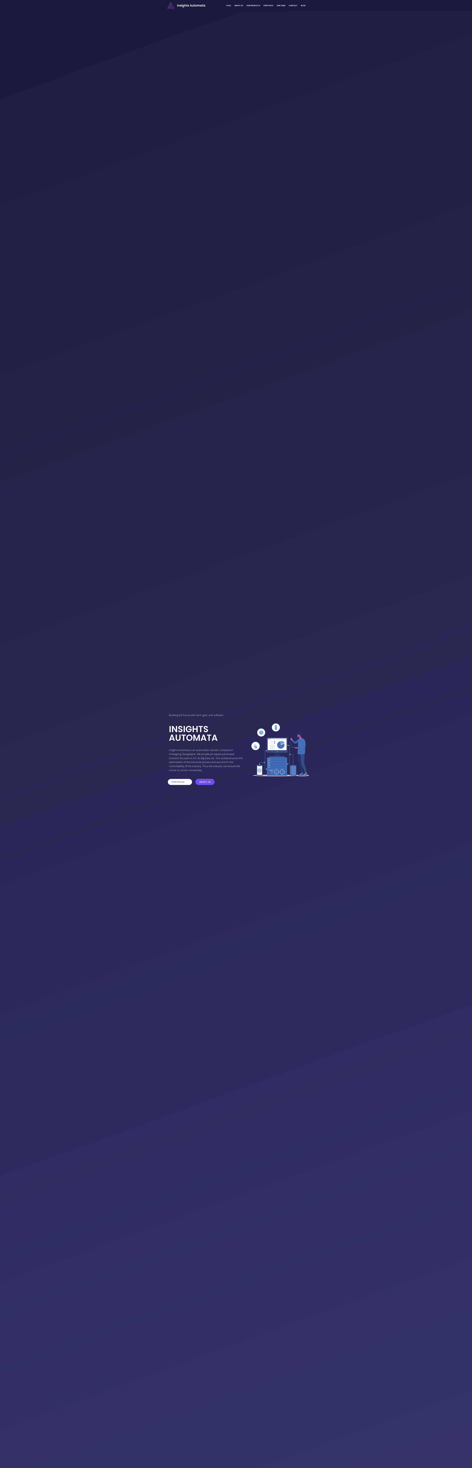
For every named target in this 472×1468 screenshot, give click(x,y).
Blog (303, 5)
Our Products (253, 5)
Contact (293, 5)
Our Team (281, 5)
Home (228, 5)
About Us (238, 5)
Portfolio (268, 5)
